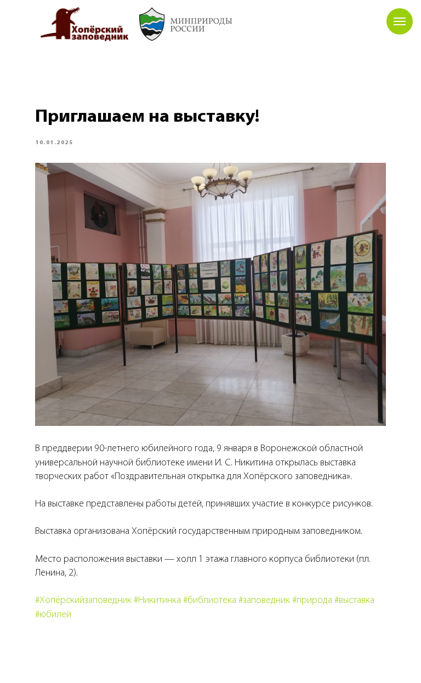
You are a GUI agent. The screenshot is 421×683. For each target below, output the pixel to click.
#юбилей (53, 615)
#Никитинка (157, 601)
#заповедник (264, 601)
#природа (312, 601)
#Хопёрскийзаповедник (83, 601)
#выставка (354, 601)
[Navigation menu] (400, 21)
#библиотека (209, 601)
